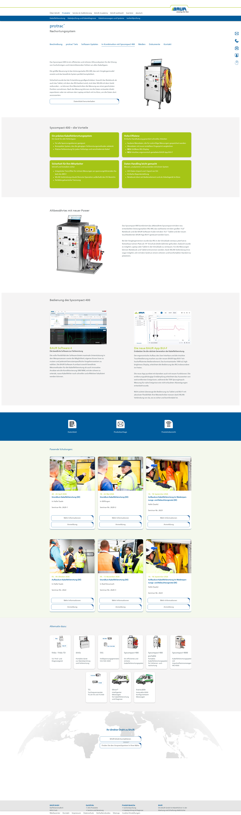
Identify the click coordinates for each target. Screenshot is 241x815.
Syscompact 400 (131, 653)
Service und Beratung (95, 810)
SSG (101, 653)
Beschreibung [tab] (56, 44)
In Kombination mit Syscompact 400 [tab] (118, 44)
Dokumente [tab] (154, 44)
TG (89, 690)
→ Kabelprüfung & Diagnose (132, 810)
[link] (66, 8)
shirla (78, 653)
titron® (115, 690)
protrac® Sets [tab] (72, 44)
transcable (141, 690)
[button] (237, 34)
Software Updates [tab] (89, 44)
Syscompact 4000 (180, 653)
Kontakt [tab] (167, 44)
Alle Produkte (92, 808)
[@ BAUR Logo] (179, 8)
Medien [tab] (141, 44)
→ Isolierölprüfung (129, 808)
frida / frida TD (59, 653)
